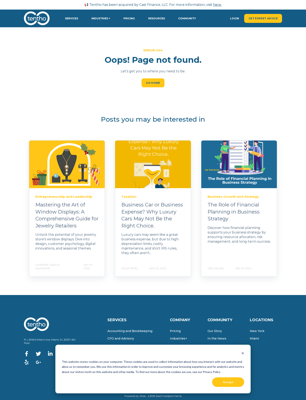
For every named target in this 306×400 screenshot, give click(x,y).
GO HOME (153, 82)
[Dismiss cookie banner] (242, 353)
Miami (254, 338)
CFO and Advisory (120, 338)
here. (217, 5)
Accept (228, 382)
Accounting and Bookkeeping (129, 331)
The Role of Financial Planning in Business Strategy (234, 212)
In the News (217, 338)
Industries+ (178, 338)
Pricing (175, 331)
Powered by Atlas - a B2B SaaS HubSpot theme (153, 396)
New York (257, 331)
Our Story (215, 331)
